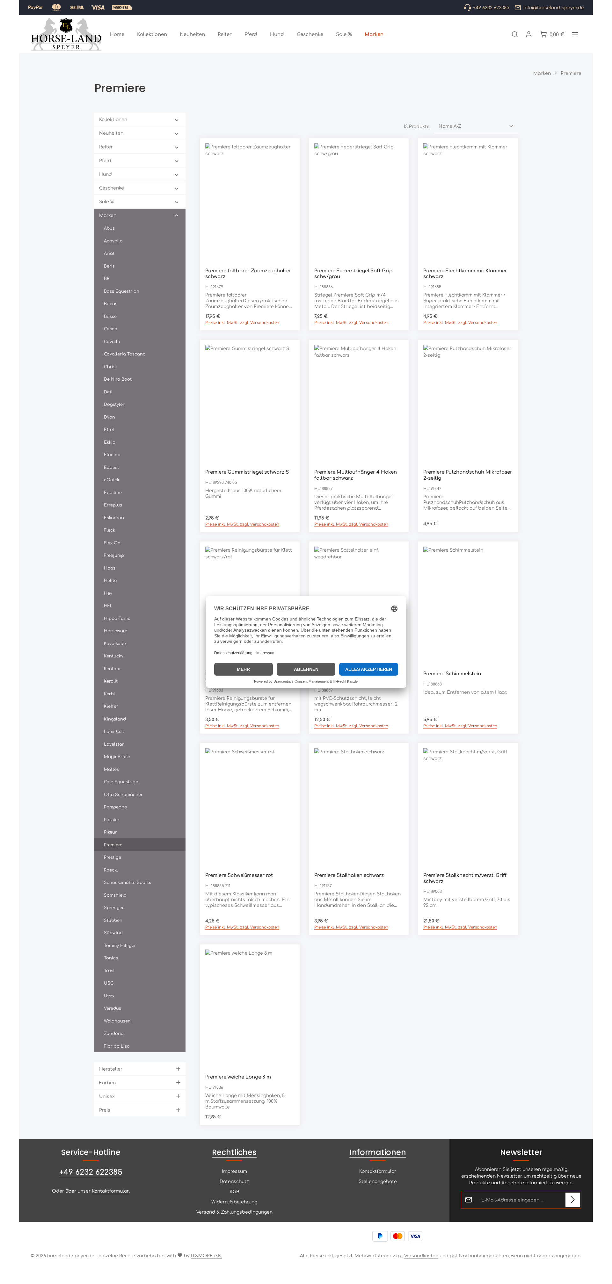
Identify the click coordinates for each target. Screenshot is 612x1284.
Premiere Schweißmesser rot (239, 875)
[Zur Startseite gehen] (66, 34)
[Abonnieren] (572, 1200)
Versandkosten (421, 1255)
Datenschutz (234, 1181)
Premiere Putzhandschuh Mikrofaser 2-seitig (467, 475)
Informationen (378, 1152)
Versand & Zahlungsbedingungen (234, 1212)
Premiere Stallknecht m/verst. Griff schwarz (464, 878)
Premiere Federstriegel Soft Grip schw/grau (353, 274)
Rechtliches (234, 1152)
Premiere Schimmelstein (452, 674)
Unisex (107, 1096)
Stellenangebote (378, 1181)
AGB (234, 1191)
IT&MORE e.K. (206, 1255)
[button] (177, 119)
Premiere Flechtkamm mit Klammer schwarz (465, 274)
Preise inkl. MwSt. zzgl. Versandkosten (242, 322)
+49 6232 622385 (90, 1171)
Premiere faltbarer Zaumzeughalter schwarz (248, 274)
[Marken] (374, 34)
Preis (104, 1110)
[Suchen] (514, 34)
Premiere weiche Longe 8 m (238, 1077)
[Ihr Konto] (528, 34)
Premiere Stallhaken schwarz (349, 875)
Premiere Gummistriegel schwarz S (247, 472)
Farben (107, 1082)
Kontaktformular (110, 1191)
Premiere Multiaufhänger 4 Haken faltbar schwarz (355, 475)
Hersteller (110, 1069)
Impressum (234, 1171)
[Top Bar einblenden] (575, 34)
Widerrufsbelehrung (234, 1201)
